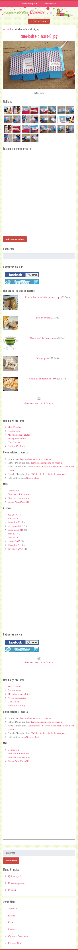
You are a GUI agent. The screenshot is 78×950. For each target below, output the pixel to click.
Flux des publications (18, 494)
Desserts (12, 929)
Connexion (13, 490)
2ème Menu (37, 21)
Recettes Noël (15, 943)
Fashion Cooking (16, 446)
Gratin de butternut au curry (43, 378)
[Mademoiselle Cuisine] (39, 15)
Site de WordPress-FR (18, 501)
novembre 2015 (15, 526)
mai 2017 (12, 514)
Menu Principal (28, 4)
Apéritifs (12, 908)
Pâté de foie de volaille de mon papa (43, 297)
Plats (10, 922)
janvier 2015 (14, 541)
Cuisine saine (14, 431)
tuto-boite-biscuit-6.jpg (39, 36)
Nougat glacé (43, 358)
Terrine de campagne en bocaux (35, 458)
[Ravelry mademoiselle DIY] (21, 284)
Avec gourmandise (17, 438)
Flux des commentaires (19, 498)
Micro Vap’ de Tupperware (43, 337)
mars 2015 (13, 537)
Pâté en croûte (43, 317)
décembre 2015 (15, 522)
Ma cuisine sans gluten (19, 434)
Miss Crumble (15, 427)
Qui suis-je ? (14, 876)
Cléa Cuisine (14, 442)
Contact (12, 890)
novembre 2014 (15, 548)
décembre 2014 (15, 545)
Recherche (49, 4)
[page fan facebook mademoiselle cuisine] (21, 277)
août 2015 (13, 533)
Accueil (7, 29)
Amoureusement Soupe (39, 403)
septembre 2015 (15, 529)
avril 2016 (13, 518)
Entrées (12, 915)
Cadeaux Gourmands (18, 936)
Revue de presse (16, 883)
